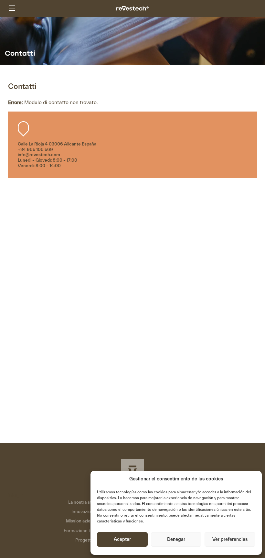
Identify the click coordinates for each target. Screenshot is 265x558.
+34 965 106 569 (35, 149)
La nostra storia (83, 502)
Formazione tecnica (84, 530)
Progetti (83, 540)
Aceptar (122, 539)
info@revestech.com (39, 154)
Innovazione (83, 511)
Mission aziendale (83, 521)
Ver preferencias (230, 539)
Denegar (176, 539)
